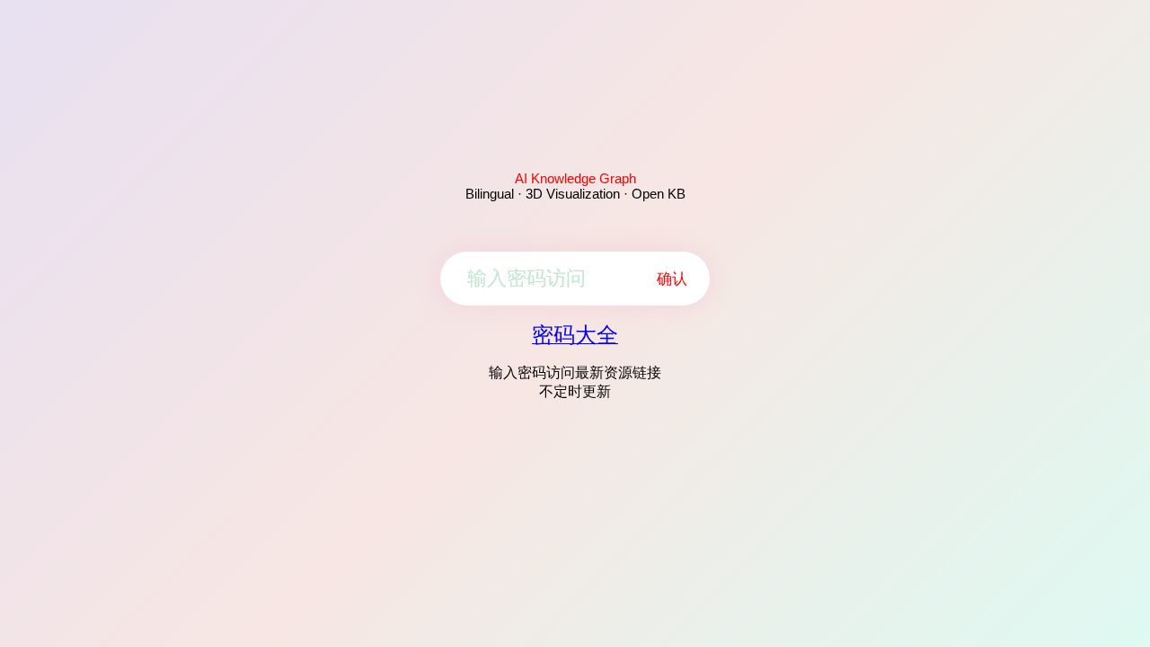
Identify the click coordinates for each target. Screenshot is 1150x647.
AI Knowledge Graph (575, 178)
